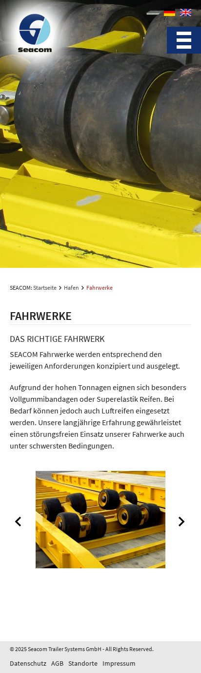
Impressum (119, 663)
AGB (57, 663)
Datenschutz (28, 663)
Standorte (83, 663)
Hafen (71, 287)
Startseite (45, 287)
